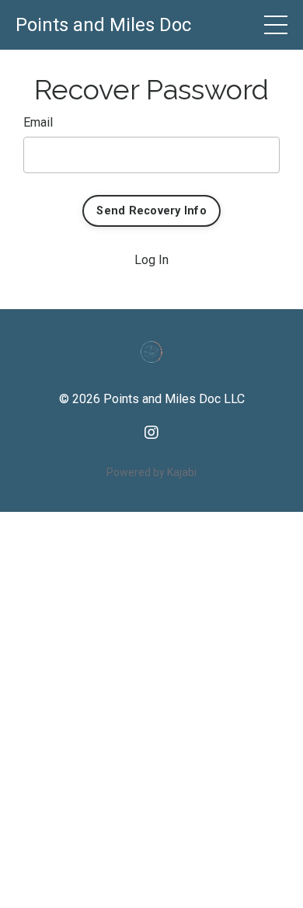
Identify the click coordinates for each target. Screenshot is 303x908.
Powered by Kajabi (151, 472)
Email (38, 122)
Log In (151, 259)
